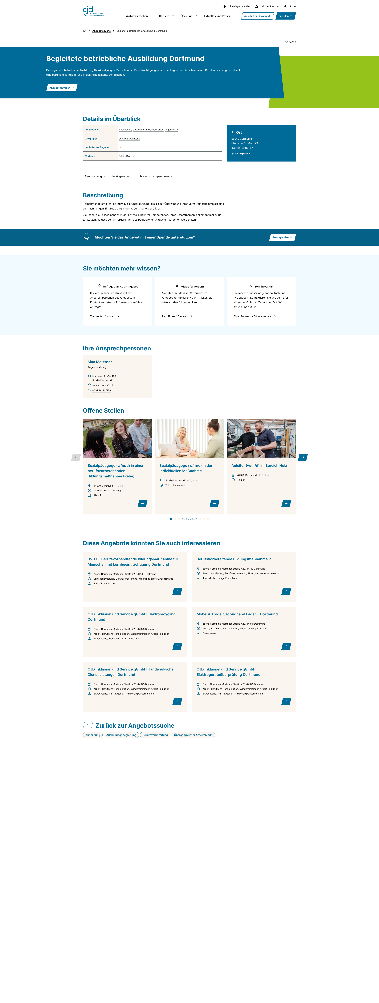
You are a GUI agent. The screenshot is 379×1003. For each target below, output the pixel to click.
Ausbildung (125, 129)
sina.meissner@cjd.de (104, 385)
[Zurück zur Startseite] (84, 31)
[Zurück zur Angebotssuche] (88, 725)
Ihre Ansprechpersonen (154, 176)
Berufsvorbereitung (155, 735)
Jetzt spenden (121, 176)
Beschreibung (93, 176)
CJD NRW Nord (127, 156)
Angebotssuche (101, 30)
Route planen (242, 153)
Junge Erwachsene (129, 138)
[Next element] (303, 457)
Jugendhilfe (171, 129)
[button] (171, 519)
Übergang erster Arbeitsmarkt (193, 735)
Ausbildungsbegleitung (121, 735)
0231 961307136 (101, 390)
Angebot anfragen (59, 87)
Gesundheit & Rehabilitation (148, 129)
